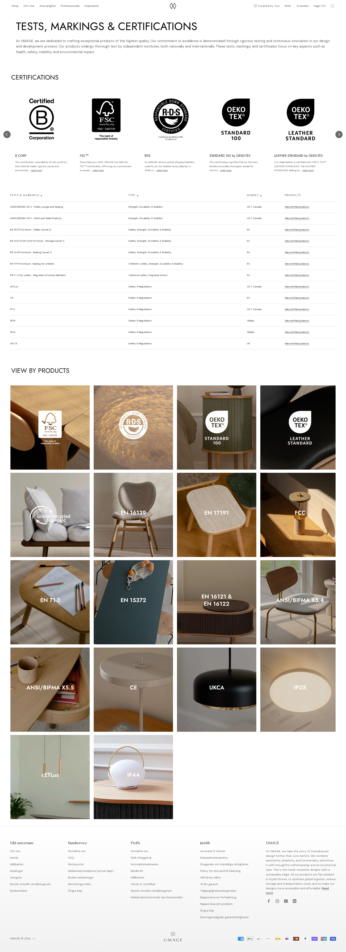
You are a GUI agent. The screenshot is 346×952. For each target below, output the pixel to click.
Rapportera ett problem (216, 904)
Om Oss (28, 7)
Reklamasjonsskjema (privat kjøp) (91, 871)
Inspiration (91, 7)
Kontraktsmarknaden (145, 864)
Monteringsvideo (79, 884)
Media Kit (137, 871)
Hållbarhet (17, 864)
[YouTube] (285, 901)
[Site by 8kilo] (34, 939)
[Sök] (332, 6)
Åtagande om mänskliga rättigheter (224, 864)
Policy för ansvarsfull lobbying (220, 871)
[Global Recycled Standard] (50, 515)
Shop (15, 7)
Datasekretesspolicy (214, 857)
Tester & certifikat (143, 884)
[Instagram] (277, 901)
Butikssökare (18, 890)
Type (132, 195)
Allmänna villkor (210, 877)
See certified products (297, 207)
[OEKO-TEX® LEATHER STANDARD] (300, 427)
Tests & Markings (24, 195)
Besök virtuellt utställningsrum (30, 884)
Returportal (75, 864)
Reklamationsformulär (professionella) (157, 897)
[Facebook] (268, 901)
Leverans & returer (212, 851)
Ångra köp (75, 890)
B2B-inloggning (141, 857)
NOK (288, 6)
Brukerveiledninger (81, 877)
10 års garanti (209, 884)
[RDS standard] (133, 427)
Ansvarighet (47, 7)
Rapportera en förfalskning (218, 897)
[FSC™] (50, 427)
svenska (302, 6)
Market (253, 195)
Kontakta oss (76, 851)
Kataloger (16, 871)
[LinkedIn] (294, 901)
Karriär (14, 857)
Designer (16, 877)
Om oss (15, 851)
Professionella (70, 7)
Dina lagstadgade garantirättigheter (224, 917)
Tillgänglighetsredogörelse (218, 890)
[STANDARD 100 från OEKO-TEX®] (216, 427)
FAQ (71, 857)
